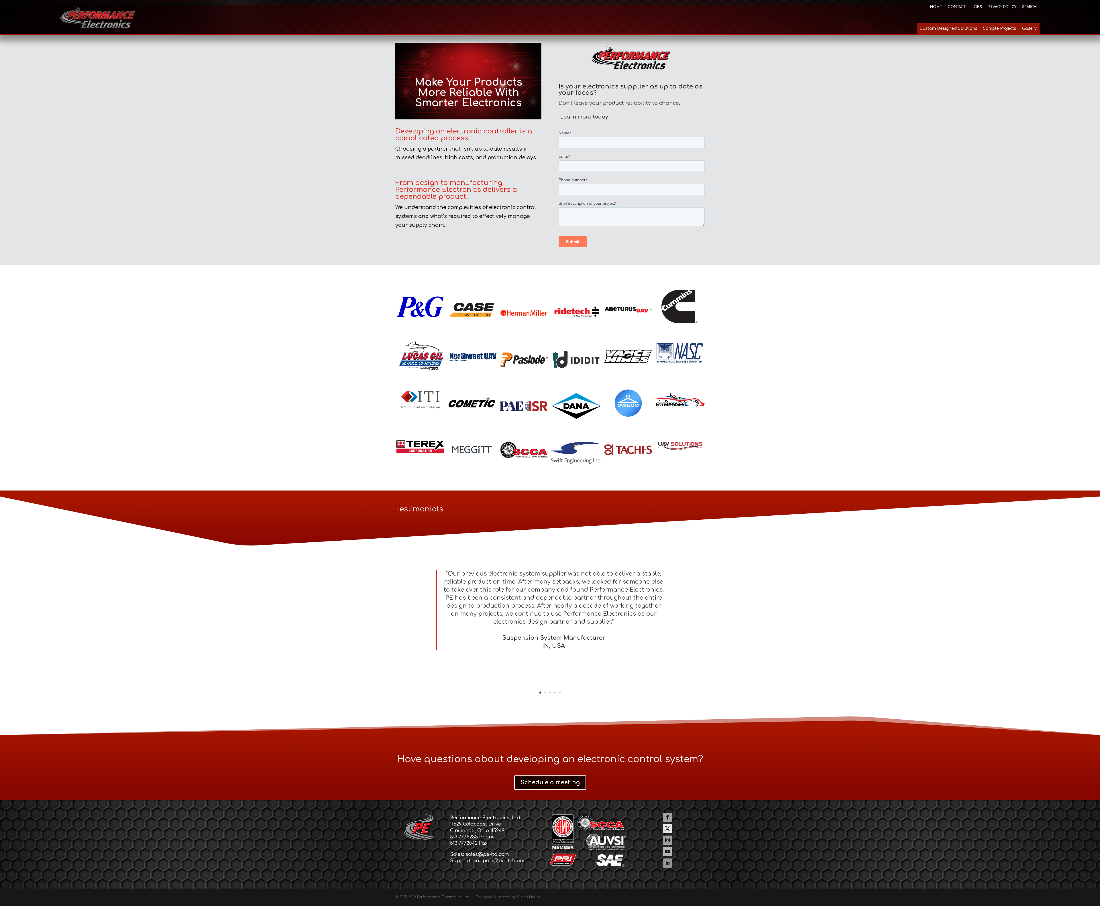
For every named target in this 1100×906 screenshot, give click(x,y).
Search (1029, 7)
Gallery (1029, 28)
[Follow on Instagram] (667, 840)
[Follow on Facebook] (667, 817)
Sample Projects (999, 28)
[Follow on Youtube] (667, 851)
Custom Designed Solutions (948, 28)
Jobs (976, 7)
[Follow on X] (667, 828)
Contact (957, 7)
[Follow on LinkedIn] (667, 863)
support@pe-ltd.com (498, 860)
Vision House (529, 897)
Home (936, 7)
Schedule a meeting (550, 782)
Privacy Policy (1002, 7)
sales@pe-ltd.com (487, 854)
